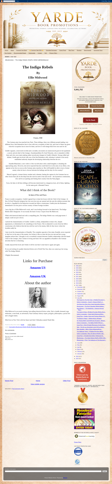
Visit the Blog (82, 106)
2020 (77, 278)
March (79, 349)
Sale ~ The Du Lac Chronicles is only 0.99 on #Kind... (90, 327)
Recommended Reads (20, 53)
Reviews (79, 50)
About (12, 50)
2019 (77, 281)
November (80, 289)
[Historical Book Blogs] (83, 405)
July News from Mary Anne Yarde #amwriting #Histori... (91, 304)
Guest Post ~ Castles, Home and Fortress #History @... (91, 316)
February (79, 351)
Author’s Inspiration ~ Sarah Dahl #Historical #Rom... (90, 314)
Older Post (66, 381)
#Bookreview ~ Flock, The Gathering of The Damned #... (91, 340)
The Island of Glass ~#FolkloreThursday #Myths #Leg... (91, 312)
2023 (77, 272)
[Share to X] (31, 325)
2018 (77, 283)
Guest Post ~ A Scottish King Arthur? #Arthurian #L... (90, 335)
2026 (77, 265)
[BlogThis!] (30, 325)
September (80, 293)
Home (6, 50)
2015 (77, 358)
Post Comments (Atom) (18, 388)
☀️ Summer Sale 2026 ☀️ (36, 50)
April (78, 347)
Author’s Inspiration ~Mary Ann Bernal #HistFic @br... (90, 333)
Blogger (65, 477)
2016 (77, 356)
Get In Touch (90, 120)
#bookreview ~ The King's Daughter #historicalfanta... (91, 306)
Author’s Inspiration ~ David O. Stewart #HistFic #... (90, 302)
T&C (45, 53)
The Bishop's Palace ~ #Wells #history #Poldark (89, 318)
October (79, 291)
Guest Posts (62, 50)
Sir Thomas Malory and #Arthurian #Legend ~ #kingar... (91, 320)
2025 (77, 268)
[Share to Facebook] (33, 325)
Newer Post (9, 381)
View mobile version (38, 384)
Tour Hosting (8, 53)
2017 (77, 285)
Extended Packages (51, 50)
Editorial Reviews (85, 110)
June (78, 342)
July (78, 298)
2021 (77, 276)
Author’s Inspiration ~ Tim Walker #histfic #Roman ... (90, 322)
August (79, 295)
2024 (77, 270)
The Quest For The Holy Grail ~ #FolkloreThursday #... (91, 299)
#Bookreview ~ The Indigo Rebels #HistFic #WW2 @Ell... (91, 338)
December (80, 287)
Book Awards (87, 50)
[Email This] (28, 325)
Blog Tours (71, 50)
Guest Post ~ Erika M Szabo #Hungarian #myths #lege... (91, 325)
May (78, 345)
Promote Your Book (21, 50)
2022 (77, 274)
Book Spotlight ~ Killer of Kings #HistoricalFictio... (89, 329)
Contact (40, 53)
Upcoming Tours (98, 50)
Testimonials (32, 53)
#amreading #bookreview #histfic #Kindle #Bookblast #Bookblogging (27, 327)
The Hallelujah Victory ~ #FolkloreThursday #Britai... (90, 331)
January (79, 353)
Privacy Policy (53, 53)
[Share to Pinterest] (35, 325)
